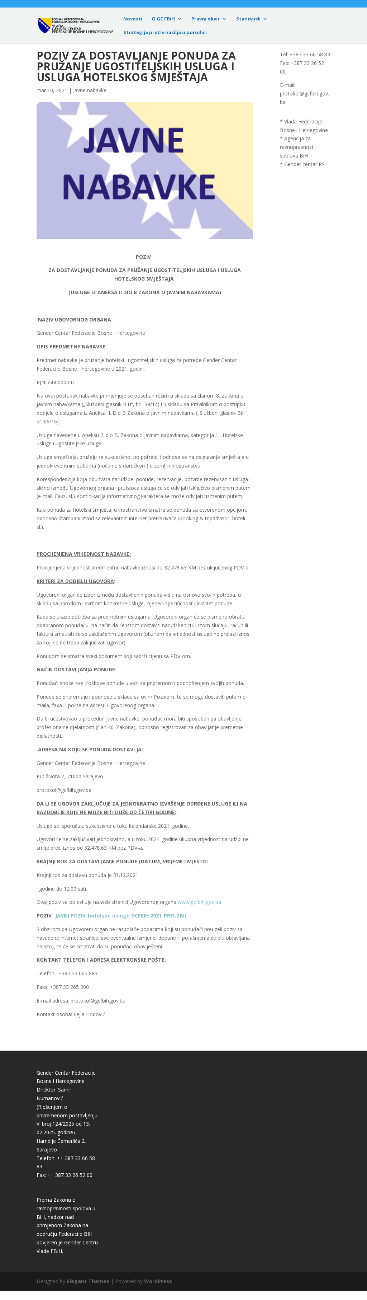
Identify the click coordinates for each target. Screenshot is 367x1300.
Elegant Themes (88, 1281)
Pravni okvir (205, 19)
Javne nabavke (89, 90)
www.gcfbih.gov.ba (199, 901)
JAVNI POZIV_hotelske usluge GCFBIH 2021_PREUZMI (120, 915)
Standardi (248, 19)
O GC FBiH (163, 19)
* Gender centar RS (302, 164)
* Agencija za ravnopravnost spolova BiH (297, 147)
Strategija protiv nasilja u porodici (165, 33)
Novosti (132, 19)
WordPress (158, 1281)
